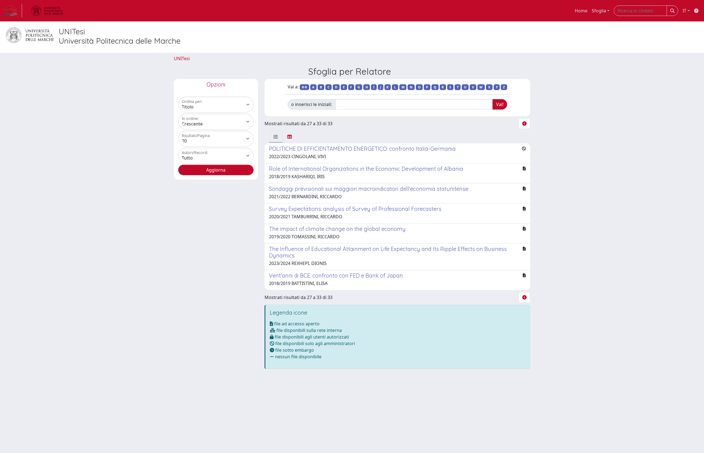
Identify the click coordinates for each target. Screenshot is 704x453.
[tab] (276, 136)
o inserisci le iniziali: (311, 104)
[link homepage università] (47, 10)
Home (581, 11)
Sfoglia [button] (599, 11)
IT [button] (684, 11)
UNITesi (182, 58)
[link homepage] (12, 10)
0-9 (304, 87)
